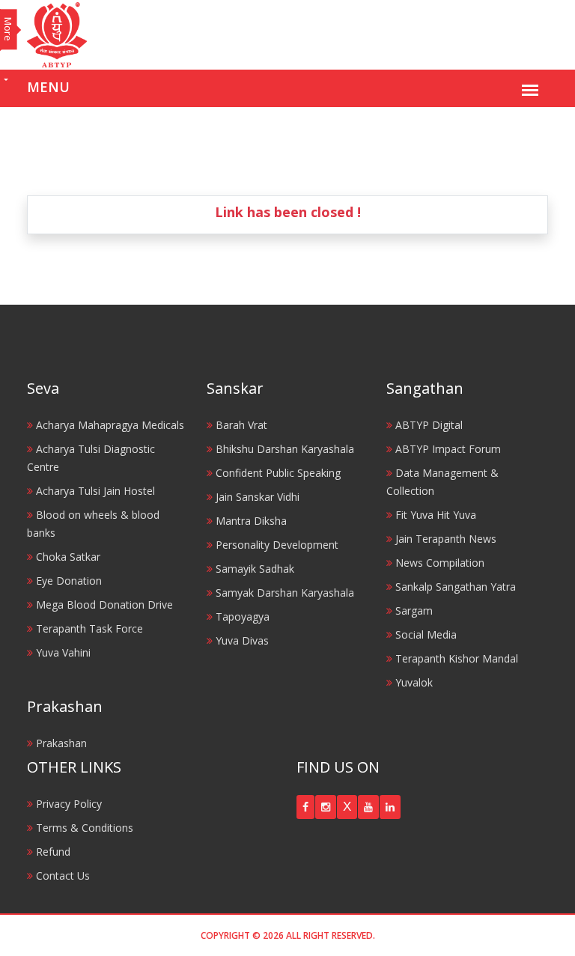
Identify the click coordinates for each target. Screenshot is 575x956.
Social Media (424, 634)
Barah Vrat (240, 425)
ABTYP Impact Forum (446, 449)
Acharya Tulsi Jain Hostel (94, 491)
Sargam (412, 610)
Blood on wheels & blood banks (93, 524)
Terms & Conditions (83, 827)
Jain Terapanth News (444, 539)
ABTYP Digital (427, 425)
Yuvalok (412, 682)
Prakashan (60, 743)
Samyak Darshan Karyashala (283, 592)
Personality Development (275, 545)
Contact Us (61, 875)
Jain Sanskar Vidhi (256, 497)
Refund (51, 851)
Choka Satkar (66, 556)
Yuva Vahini (62, 652)
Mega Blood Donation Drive (103, 604)
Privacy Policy (67, 804)
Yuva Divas (241, 640)
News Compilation (438, 562)
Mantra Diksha (250, 521)
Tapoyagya (241, 616)
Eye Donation (67, 580)
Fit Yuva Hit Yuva (434, 515)
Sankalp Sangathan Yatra (454, 586)
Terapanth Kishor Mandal (455, 658)
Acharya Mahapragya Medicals (108, 425)
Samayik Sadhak (253, 568)
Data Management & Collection (442, 482)
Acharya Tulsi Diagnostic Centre (91, 458)
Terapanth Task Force (88, 628)
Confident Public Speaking (277, 473)
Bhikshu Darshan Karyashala (283, 449)
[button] (305, 807)
